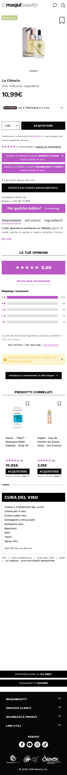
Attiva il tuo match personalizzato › (33, 188)
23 (30, 136)
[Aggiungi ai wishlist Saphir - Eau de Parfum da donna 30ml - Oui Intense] (49, 403)
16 (40, 136)
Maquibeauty (16, 699)
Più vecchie (33, 345)
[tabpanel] (33, 41)
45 (35, 136)
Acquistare (17, 471)
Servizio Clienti (18, 708)
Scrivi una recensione (33, 281)
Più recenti (51, 345)
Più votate (15, 345)
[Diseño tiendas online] (51, 759)
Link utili (13, 725)
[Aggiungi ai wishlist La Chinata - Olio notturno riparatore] (62, 20)
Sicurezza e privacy (21, 716)
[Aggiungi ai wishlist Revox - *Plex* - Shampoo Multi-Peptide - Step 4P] (18, 403)
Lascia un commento (48, 146)
